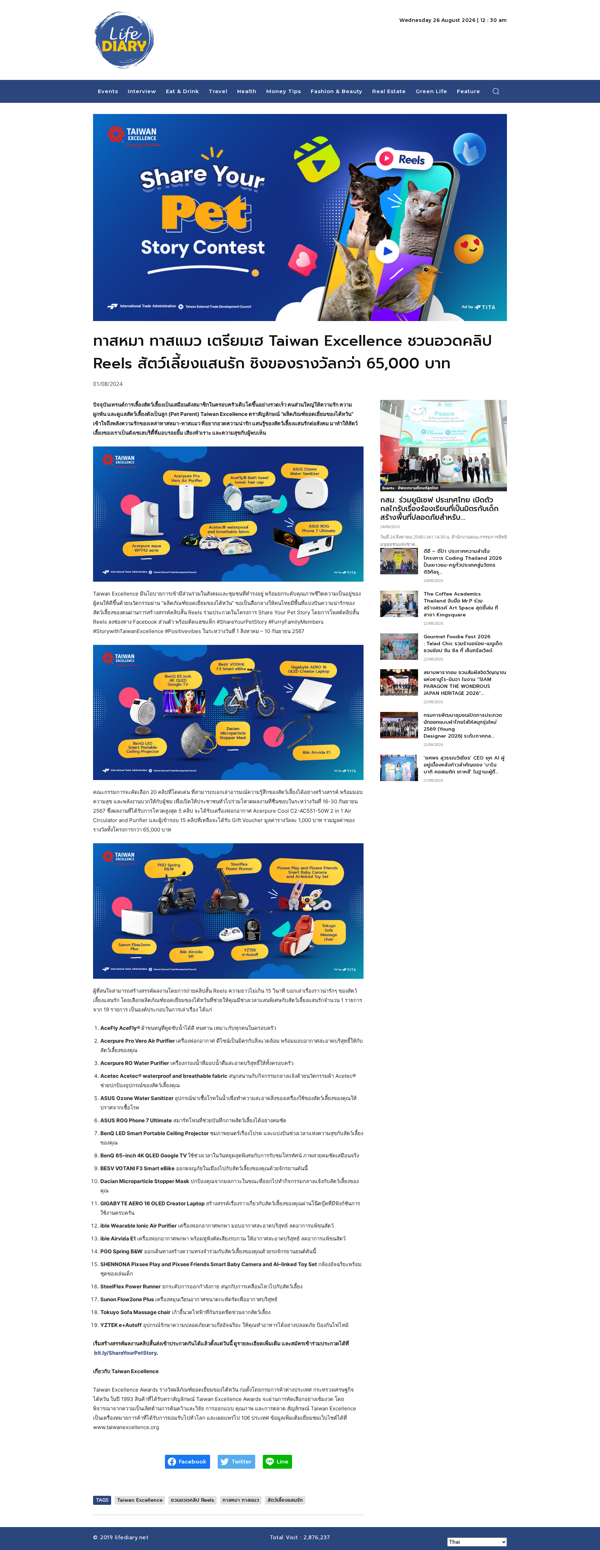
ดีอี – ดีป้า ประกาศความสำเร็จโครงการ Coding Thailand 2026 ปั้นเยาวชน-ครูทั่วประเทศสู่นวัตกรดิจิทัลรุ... (463, 562)
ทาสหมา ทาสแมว (241, 1500)
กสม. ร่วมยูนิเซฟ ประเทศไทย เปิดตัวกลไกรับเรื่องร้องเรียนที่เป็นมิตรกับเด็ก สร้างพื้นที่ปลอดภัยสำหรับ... (439, 508)
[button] (496, 91)
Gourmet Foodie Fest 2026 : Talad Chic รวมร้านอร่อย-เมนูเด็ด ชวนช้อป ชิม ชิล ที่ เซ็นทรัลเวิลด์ (463, 643)
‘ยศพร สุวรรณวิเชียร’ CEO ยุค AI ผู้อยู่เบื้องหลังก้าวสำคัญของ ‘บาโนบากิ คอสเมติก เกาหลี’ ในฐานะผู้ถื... (464, 765)
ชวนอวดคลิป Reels (192, 1500)
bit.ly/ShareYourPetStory (125, 1353)
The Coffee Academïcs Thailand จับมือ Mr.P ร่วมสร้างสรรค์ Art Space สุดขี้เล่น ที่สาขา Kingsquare (461, 604)
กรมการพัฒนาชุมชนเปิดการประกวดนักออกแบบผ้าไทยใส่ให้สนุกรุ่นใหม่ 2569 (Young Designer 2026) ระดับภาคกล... (463, 726)
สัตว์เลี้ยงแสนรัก (285, 1500)
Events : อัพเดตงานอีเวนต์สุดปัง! (410, 488)
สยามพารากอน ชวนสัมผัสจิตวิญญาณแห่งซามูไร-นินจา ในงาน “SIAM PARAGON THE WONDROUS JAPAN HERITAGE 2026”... (465, 683)
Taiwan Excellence (139, 1500)
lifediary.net (133, 1537)
